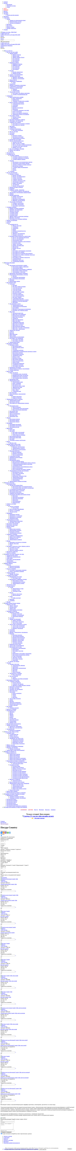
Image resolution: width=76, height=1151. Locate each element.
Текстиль (47, 809)
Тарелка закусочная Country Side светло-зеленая (13, 1013)
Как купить (9, 25)
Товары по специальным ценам (17, 20)
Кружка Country (5, 916)
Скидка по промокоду (15, 23)
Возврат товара (10, 27)
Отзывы (6, 29)
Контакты (6, 16)
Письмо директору (11, 28)
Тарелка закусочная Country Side (9, 900)
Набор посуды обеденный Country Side (10, 1093)
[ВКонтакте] (1, 833)
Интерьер (41, 809)
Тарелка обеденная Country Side (9, 884)
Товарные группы (11, 5)
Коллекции (9, 4)
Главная (6, 1)
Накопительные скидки (15, 21)
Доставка (6, 13)
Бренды (5, 11)
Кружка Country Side (6, 997)
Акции (8, 19)
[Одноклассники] (3, 833)
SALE (5, 8)
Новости (6, 1139)
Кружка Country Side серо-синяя (9, 981)
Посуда (36, 809)
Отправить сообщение (6, 1132)
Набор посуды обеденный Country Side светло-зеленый (14, 1077)
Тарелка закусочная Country (8, 932)
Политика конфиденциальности (12, 1142)
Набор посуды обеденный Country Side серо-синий (13, 1045)
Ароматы (53, 809)
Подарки (6, 12)
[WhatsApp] (8, 833)
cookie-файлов (42, 1149)
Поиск (2, 36)
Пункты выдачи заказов (13, 15)
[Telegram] (10, 833)
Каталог (6, 3)
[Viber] (6, 833)
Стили (8, 7)
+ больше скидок (39, 818)
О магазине (6, 17)
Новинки (6, 9)
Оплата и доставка (8, 1140)
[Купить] (1, 926)
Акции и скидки (8, 1136)
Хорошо (69, 1148)
